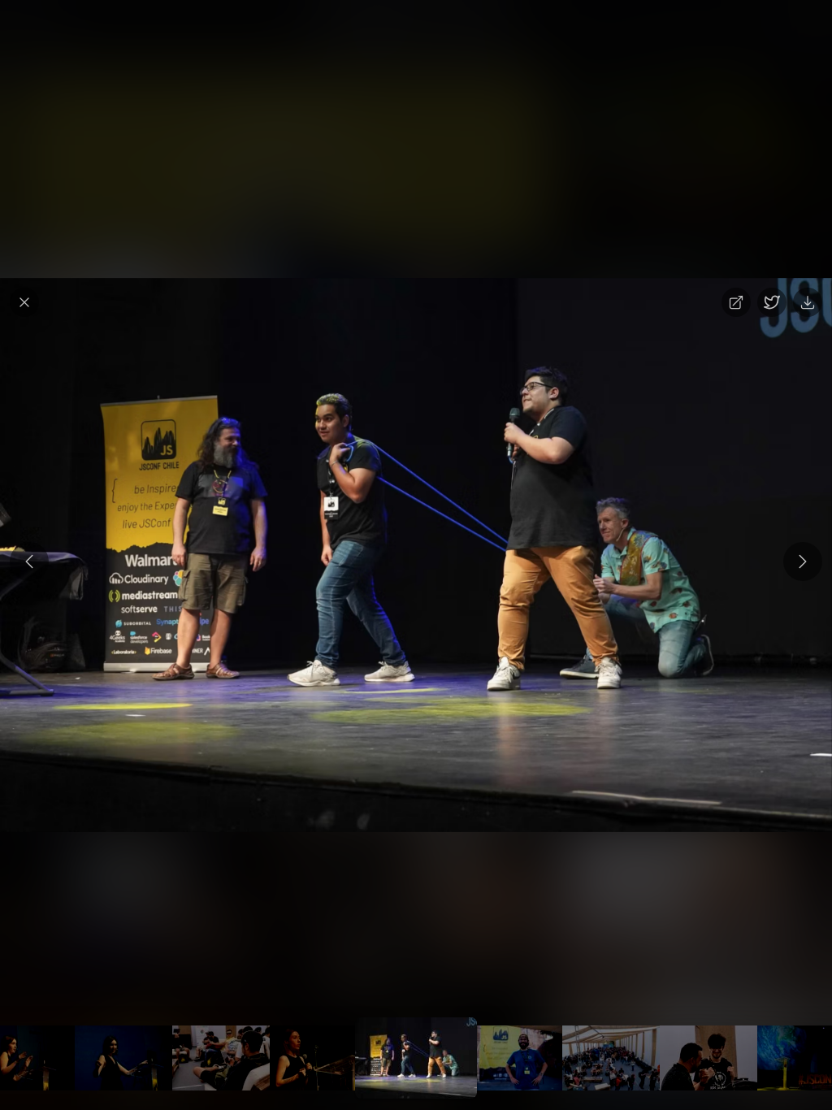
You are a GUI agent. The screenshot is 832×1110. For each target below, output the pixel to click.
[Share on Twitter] (771, 302)
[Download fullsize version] (807, 302)
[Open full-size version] (736, 302)
